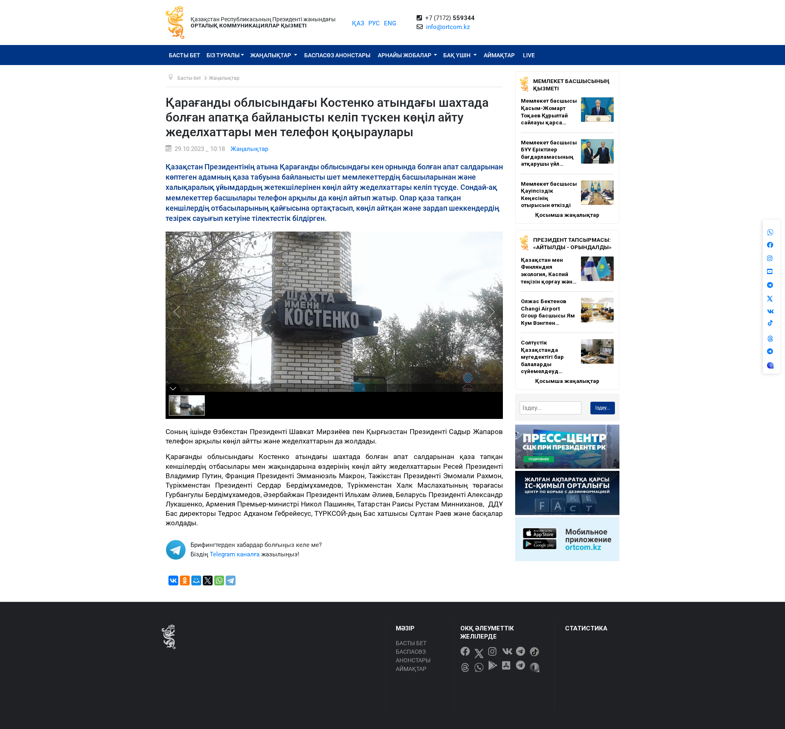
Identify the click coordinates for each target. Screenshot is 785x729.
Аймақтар (499, 55)
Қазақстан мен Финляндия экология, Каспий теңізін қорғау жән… (548, 270)
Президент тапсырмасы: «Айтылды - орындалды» (572, 243)
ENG (390, 23)
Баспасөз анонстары (337, 55)
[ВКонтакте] (173, 580)
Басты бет (184, 55)
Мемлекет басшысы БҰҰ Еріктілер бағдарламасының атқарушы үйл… (549, 153)
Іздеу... (602, 408)
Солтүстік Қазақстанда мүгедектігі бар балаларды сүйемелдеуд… (542, 356)
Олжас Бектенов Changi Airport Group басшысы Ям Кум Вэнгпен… (548, 312)
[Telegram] (231, 580)
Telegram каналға (235, 554)
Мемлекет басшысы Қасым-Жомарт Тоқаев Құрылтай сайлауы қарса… (549, 111)
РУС (374, 23)
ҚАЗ (358, 23)
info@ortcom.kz (448, 27)
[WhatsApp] (219, 580)
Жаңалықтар (271, 55)
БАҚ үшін (457, 55)
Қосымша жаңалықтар (567, 215)
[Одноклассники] (185, 580)
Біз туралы (223, 55)
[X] (208, 580)
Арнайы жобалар (405, 55)
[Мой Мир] (196, 580)
